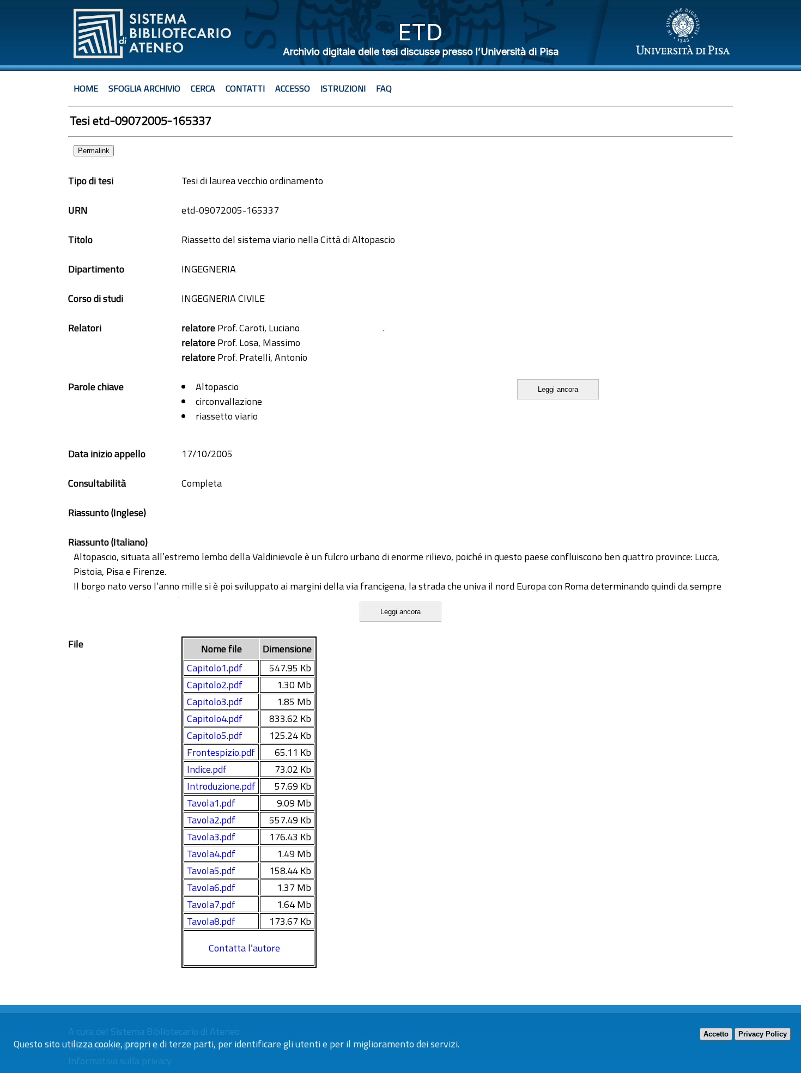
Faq (384, 88)
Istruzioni (343, 88)
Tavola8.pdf (211, 921)
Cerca (203, 88)
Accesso (292, 88)
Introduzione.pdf (221, 786)
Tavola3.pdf (211, 836)
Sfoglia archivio (144, 88)
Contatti (245, 88)
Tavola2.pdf (211, 820)
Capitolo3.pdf (214, 701)
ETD (420, 32)
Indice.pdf (207, 769)
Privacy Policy (762, 1034)
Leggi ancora (558, 389)
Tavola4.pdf (211, 853)
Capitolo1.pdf (214, 667)
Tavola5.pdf (211, 870)
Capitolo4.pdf (214, 718)
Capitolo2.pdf (214, 684)
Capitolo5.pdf (214, 735)
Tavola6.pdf (211, 887)
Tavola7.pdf (211, 904)
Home (86, 88)
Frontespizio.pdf (221, 752)
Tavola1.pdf (211, 803)
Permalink (94, 151)
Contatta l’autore (244, 948)
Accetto (716, 1034)
